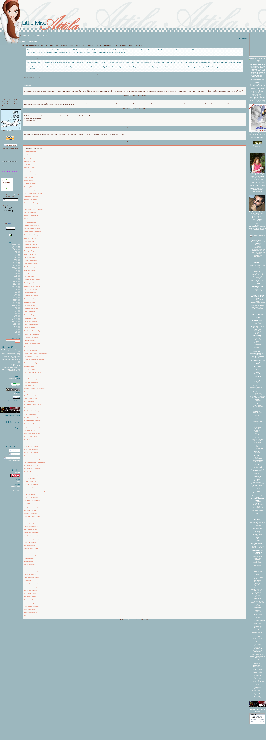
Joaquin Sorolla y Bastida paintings (32, 420)
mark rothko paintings (29, 171)
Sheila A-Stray (257, 671)
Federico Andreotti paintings (31, 324)
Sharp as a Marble (257, 669)
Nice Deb (257, 629)
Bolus (257, 574)
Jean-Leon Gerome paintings (31, 475)
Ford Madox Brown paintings (31, 321)
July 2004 (17, 327)
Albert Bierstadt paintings (30, 222)
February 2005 (16, 316)
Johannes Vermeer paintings (31, 446)
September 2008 (16, 248)
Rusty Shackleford (257, 665)
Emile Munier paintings (29, 305)
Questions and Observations (257, 656)
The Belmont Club (257, 571)
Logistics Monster (257, 421)
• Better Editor (257, 393)
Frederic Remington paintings (31, 334)
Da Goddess (257, 578)
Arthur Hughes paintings (30, 219)
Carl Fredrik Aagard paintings (31, 247)
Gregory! (257, 596)
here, (15, 194)
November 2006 (16, 283)
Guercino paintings (28, 375)
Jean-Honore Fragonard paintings (32, 404)
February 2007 (16, 278)
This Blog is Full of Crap (258, 681)
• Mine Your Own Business (257, 274)
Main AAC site (252, 134)
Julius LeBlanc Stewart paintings (32, 433)
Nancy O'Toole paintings (30, 519)
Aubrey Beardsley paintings (31, 196)
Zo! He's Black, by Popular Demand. (11, 369)
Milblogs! (17, 417)
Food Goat (258, 428)
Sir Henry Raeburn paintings (31, 571)
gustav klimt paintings (29, 158)
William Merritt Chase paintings (31, 606)
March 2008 (17, 257)
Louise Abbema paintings (30, 494)
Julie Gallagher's (12, 378)
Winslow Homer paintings (30, 612)
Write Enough (257, 696)
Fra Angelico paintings (29, 327)
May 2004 (17, 331)
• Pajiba (259, 267)
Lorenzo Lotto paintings (30, 478)
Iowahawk (257, 610)
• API (251, 241)
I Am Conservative (9, 212)
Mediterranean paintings (30, 183)
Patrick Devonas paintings (30, 529)
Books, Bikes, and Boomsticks (257, 576)
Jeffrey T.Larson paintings (30, 436)
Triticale (257, 682)
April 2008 (17, 256)
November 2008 (16, 244)
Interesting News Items (257, 382)
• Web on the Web (257, 394)
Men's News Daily (257, 626)
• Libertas (257, 264)
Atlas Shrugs (257, 565)
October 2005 (16, 303)
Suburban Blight (257, 678)
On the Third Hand (257, 638)
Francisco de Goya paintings (31, 337)
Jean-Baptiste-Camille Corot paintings (33, 411)
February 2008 (16, 259)
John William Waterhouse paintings (32, 468)
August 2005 (17, 307)
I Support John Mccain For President (10, 209)
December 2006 (16, 281)
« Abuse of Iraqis (26, 35)
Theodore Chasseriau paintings (32, 583)
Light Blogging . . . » (41, 35)
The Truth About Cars (257, 448)
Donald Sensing (257, 663)
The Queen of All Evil (257, 654)
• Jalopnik (257, 446)
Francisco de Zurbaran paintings (32, 343)
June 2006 (17, 291)
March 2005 (17, 315)
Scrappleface (257, 662)
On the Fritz (257, 636)
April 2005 (17, 313)
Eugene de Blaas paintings (30, 289)
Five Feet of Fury (258, 457)
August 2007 (17, 268)
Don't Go (9, 130)
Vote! (19, 362)
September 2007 (16, 267)
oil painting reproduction (30, 161)
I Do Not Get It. (16, 366)
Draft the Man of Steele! (14, 370)
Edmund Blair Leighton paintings (32, 286)
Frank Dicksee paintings (30, 318)
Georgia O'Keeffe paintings (31, 350)
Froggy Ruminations (257, 593)
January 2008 (16, 260)
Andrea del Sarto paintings (30, 199)
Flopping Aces (257, 592)
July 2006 (17, 289)
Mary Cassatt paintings (30, 154)
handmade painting (130, 619)
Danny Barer (258, 521)
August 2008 (17, 249)
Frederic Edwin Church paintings (32, 331)
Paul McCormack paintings (31, 526)
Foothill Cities (258, 452)
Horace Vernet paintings (30, 385)
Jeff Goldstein (257, 598)
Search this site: (16, 338)
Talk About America (258, 417)
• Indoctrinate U (257, 271)
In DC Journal (257, 613)
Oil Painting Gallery (29, 187)
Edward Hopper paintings (30, 299)
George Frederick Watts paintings (32, 372)
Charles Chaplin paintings (30, 260)
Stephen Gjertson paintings (31, 567)
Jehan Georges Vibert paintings (32, 407)
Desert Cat (257, 583)
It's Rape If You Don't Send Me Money (257, 323)
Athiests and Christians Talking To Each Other (257, 346)
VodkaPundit (257, 688)
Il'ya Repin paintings (29, 391)
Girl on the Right (258, 458)
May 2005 (17, 311)
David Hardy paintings (29, 273)
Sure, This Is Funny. (15, 364)
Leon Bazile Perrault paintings (31, 484)
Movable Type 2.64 (15, 486)
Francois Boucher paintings (31, 315)
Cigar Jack (258, 400)
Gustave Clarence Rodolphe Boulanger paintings (36, 353)
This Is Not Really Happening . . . (12, 367)
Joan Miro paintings (29, 401)
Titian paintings (27, 580)
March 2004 (17, 334)
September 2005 (16, 305)
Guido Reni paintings (29, 366)
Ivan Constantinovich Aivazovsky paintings (35, 388)
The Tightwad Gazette (258, 510)
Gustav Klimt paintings (29, 347)
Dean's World (257, 582)
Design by (17, 472)
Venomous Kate (257, 687)
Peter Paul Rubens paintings (31, 548)
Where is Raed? (257, 693)
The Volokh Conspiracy (257, 690)
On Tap (257, 635)
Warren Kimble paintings (30, 596)
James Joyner (257, 622)
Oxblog (257, 641)
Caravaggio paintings (29, 251)
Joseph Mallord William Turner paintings (34, 427)
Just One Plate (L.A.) (258, 427)
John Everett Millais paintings (31, 452)
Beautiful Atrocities (257, 570)
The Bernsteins (258, 485)
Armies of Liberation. (257, 216)
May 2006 (17, 292)
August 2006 (17, 287)
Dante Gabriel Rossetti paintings (32, 279)
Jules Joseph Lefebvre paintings (32, 459)
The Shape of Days (257, 666)
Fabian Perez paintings (30, 311)
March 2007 (17, 276)
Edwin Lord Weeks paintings (31, 308)
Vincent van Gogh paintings (31, 590)
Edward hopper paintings (30, 151)
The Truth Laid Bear (257, 684)
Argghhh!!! (257, 561)
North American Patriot (257, 632)
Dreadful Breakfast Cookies (258, 319)
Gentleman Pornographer (257, 515)
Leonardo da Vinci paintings (31, 497)
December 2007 (16, 262)
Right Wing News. (260, 94)
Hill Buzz (258, 418)
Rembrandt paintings (29, 558)
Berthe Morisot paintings (30, 238)
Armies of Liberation (257, 562)
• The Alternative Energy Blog (257, 249)
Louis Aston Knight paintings (31, 481)
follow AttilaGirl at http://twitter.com (10, 171)
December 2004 (16, 319)
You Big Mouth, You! (257, 697)
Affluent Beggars (16, 385)
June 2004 (17, 329)
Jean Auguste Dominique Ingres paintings (34, 462)
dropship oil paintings (29, 180)
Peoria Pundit (257, 644)
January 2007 (16, 279)
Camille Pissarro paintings (30, 244)
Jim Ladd (258, 478)
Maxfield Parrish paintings (30, 513)
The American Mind (257, 556)
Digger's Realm (257, 585)
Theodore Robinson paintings (31, 577)
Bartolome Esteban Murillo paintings (33, 235)
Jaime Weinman (258, 461)
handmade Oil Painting (29, 167)
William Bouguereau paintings (31, 615)
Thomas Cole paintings (30, 574)
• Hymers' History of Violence (257, 302)
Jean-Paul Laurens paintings (31, 439)
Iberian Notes (257, 607)
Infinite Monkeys (257, 614)
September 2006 (16, 286)
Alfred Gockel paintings (30, 190)
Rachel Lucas (257, 625)
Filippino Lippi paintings (29, 340)
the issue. (262, 61)
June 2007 (17, 272)
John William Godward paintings (32, 465)
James (26, 58)
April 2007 (17, 275)
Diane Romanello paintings (30, 263)
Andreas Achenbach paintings (31, 225)
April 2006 (17, 294)
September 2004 (16, 324)
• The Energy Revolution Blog (257, 252)
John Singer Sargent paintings (31, 471)
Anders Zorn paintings (29, 206)
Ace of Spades (257, 559)
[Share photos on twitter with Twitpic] (257, 60)
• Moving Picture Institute (257, 290)
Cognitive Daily (258, 408)
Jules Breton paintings (29, 443)
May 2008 (17, 254)
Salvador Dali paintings (29, 564)
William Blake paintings (29, 609)
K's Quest (257, 414)
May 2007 (17, 273)
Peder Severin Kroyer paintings (32, 539)
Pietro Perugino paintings (30, 545)
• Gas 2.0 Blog (257, 253)
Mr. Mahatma (258, 415)
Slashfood (257, 435)
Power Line (257, 647)
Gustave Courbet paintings (31, 363)
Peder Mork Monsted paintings (31, 532)
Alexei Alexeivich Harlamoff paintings (33, 193)
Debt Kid (258, 506)
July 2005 (17, 308)
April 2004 (17, 332)
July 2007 (17, 270)
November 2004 (16, 321)
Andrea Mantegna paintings (31, 215)
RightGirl (257, 657)
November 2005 (16, 302)
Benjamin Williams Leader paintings (33, 231)
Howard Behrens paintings (30, 379)
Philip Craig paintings (29, 523)
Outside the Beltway (257, 639)
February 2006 (16, 297)
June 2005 (17, 310)
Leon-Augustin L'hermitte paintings (32, 487)
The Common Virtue (257, 577)
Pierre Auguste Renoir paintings (32, 535)
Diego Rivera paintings (29, 267)
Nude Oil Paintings (28, 177)
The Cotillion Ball (16, 393)
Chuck (131, 95)
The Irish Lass (257, 611)
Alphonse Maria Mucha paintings (32, 228)
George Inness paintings (30, 369)
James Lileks (257, 623)
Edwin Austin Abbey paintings (31, 295)
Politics (9, 223)
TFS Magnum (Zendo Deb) (258, 546)
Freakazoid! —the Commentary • (257, 338)
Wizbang (257, 694)
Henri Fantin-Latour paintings (31, 382)
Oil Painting (27, 164)
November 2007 (16, 264)
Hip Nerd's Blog (258, 412)
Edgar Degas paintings (29, 302)
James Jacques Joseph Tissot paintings (34, 455)
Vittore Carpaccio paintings (31, 593)
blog (5, 180)
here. (259, 148)
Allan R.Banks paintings (30, 212)
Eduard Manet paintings (30, 292)
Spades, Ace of (257, 677)
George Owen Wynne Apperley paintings (34, 359)
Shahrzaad (258, 501)
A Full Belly (257, 430)
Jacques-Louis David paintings (31, 449)
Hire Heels (257, 420)
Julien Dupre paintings (29, 430)
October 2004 (16, 323)
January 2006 (16, 299)
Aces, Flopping (257, 558)
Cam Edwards (257, 587)
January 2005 (16, 318)
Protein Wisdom (257, 651)
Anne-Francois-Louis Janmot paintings (33, 209)
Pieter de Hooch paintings (30, 542)
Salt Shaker (258, 431)
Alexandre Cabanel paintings (31, 203)
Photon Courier (257, 645)
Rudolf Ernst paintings (29, 551)
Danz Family (257, 580)
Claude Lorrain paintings (30, 254)
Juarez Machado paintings (30, 398)
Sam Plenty (258, 530)
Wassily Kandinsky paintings (31, 599)
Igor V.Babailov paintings (30, 395)
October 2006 (16, 284)
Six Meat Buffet (257, 675)
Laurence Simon (257, 672)
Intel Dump (257, 617)
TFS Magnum (257, 680)
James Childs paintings (30, 414)
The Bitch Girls (257, 573)
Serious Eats (258, 433)
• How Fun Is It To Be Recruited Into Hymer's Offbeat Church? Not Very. (257, 305)
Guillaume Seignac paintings (31, 356)
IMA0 (257, 608)
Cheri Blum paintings (29, 241)
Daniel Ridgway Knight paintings (32, 283)
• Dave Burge (257, 381)
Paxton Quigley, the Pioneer (257, 544)
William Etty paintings (29, 603)
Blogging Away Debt (258, 504)
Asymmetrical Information (257, 564)
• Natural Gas (257, 244)
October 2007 (16, 265)
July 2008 (17, 251)
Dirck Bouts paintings (29, 276)
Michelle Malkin (257, 628)
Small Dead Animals (258, 460)
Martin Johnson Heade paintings (32, 516)
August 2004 (17, 326)
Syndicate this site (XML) (14, 490)
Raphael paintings (28, 561)
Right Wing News (257, 659)
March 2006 (17, 295)
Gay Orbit (257, 595)
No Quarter (258, 423)
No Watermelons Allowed (257, 631)
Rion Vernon (17, 481)
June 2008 (17, 252)
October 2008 (16, 246)
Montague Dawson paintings (31, 507)
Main (33, 35)
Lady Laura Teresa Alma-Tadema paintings (35, 491)
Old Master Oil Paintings (30, 174)
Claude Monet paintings (30, 257)
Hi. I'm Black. (257, 605)
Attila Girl (130, 127)
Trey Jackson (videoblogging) (257, 620)
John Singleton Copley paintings (32, 417)
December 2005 (16, 300)
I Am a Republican (9, 207)
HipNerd (131, 108)
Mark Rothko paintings (29, 503)
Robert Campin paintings (30, 555)
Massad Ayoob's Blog (257, 547)
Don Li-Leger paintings (29, 270)
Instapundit (257, 616)
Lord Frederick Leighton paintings (32, 500)
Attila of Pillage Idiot (257, 567)
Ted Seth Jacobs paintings (30, 587)
